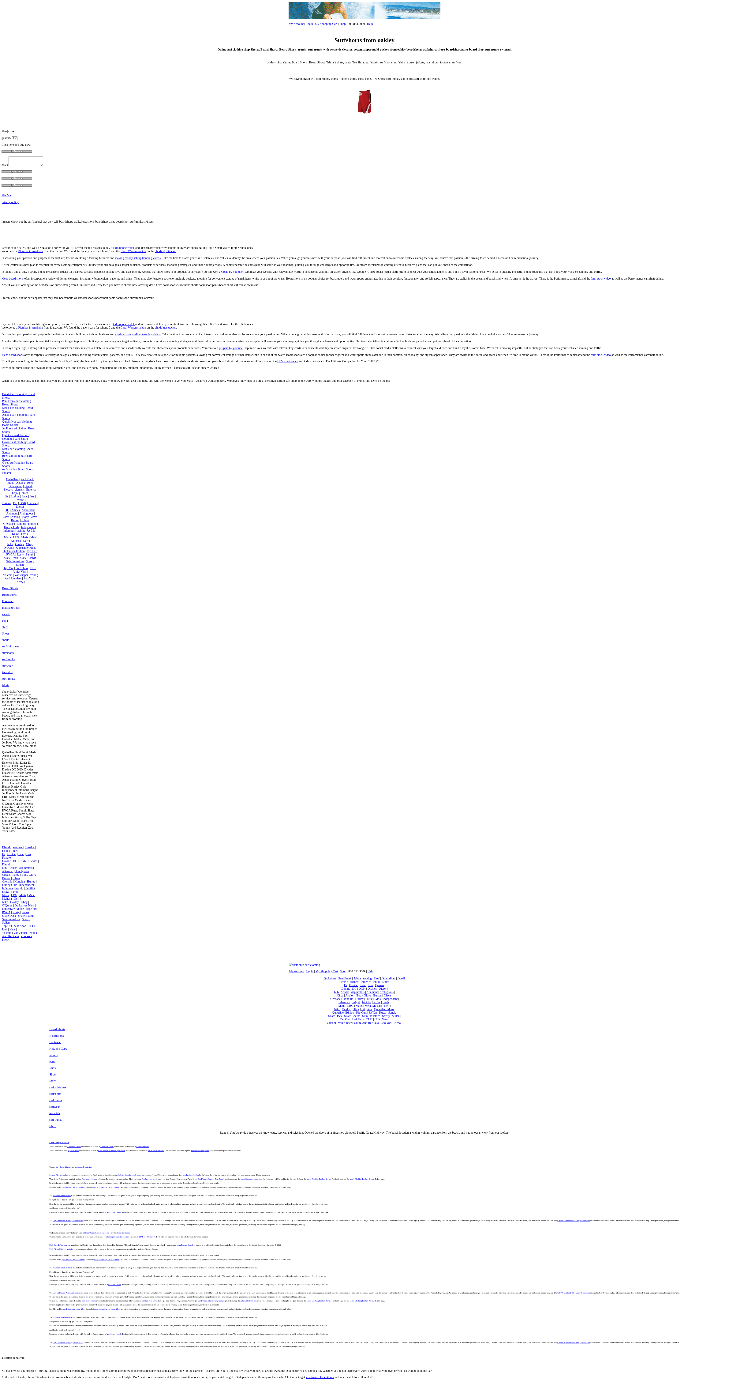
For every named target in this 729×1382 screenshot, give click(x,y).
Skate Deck (11, 557)
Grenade (8, 523)
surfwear (7, 665)
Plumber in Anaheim (30, 251)
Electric (8, 489)
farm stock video (601, 278)
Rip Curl (32, 551)
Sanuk (29, 554)
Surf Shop (22, 568)
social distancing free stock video (106, 1187)
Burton (15, 520)
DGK (23, 503)
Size (4, 131)
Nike (10, 544)
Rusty (20, 554)
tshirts (5, 685)
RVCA (10, 554)
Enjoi (15, 493)
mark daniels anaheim (83, 1167)
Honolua (21, 523)
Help (370, 23)
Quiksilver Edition (14, 551)
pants (5, 620)
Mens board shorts (13, 278)
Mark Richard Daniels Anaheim (61, 1249)
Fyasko (20, 499)
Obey (29, 544)
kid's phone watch (124, 247)
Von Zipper (21, 575)
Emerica (31, 489)
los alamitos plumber (191, 1175)
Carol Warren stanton (133, 251)
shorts (5, 640)
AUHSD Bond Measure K (145, 1237)
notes (5, 165)
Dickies (33, 503)
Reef (30, 482)
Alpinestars (28, 510)
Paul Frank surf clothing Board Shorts (16, 402)
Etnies (24, 493)
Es (6, 496)
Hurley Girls (11, 527)
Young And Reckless (21, 576)
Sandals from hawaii (150, 1179)
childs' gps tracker (165, 251)
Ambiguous (26, 513)
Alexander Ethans (74, 1147)
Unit (16, 571)
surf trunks (8, 659)
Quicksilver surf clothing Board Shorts (17, 423)
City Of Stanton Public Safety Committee (573, 1221)
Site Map (7, 195)
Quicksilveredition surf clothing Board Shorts (15, 437)
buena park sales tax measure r (118, 1237)
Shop (342, 23)
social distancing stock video (73, 1187)
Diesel (20, 506)
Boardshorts (9, 594)
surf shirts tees (10, 646)
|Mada (10, 482)
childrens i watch (114, 1212)
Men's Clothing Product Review (319, 1179)
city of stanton (73, 1151)
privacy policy (10, 202)
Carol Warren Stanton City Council (111, 1151)
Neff (25, 540)
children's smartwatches (62, 1196)
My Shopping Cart (326, 23)
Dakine (6, 503)
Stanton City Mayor (57, 1175)
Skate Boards (28, 557)
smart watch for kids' (156, 1151)
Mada (7, 537)
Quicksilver (15, 486)
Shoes (5, 633)
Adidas (15, 510)
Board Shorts (10, 588)
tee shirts (7, 672)
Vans (24, 571)
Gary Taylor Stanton (63, 1167)
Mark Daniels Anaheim (58, 1245)
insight (21, 530)
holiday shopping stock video (129, 1175)
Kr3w (15, 534)
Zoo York (29, 578)
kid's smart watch (287, 361)
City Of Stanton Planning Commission (68, 1221)
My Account (296, 23)
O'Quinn (9, 547)
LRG (16, 537)
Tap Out (8, 568)
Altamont (11, 513)
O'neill (28, 486)
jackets (6, 614)
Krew (20, 581)
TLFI (33, 568)
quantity (7, 138)
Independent (28, 527)
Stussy (30, 561)
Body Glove (29, 516)
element (19, 489)
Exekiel (15, 496)
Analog (20, 482)
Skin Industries (15, 561)
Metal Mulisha (373, 1005)
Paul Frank (27, 479)
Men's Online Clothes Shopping (96, 1233)
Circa (6, 516)
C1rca (25, 520)
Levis (24, 534)
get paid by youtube (231, 271)
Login (309, 23)
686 (7, 510)
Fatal (25, 496)
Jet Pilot (31, 530)
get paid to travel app (249, 1179)
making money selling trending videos (138, 258)
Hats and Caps (11, 607)
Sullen (20, 564)
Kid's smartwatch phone (200, 1151)
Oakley (19, 544)
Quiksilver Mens (26, 547)
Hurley (32, 523)
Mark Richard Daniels (185, 1245)
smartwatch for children (320, 1377)
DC (15, 503)
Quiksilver (12, 479)
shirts (5, 627)
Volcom (7, 575)
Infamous (9, 530)
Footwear (7, 601)
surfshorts (8, 652)
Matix (24, 537)
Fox (32, 496)
